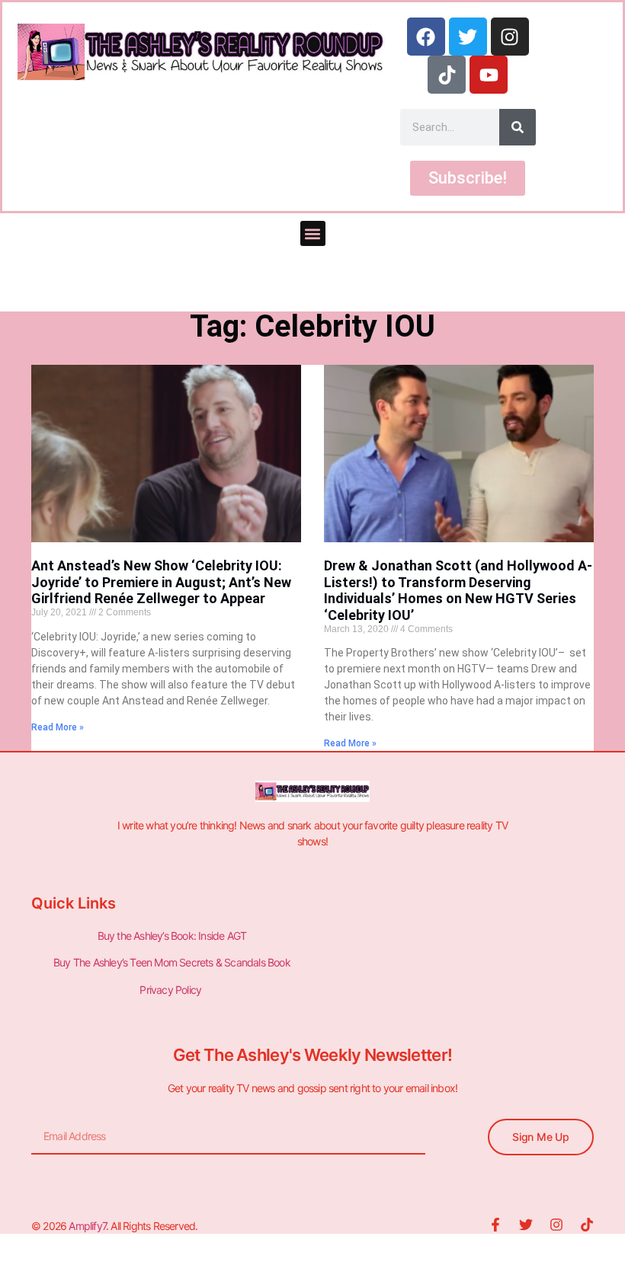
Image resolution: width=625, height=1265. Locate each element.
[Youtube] (489, 75)
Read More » (57, 727)
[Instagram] (510, 37)
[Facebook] (426, 37)
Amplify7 (87, 1225)
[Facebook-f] (495, 1224)
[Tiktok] (447, 75)
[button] (312, 233)
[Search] (517, 127)
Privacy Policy (171, 989)
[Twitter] (468, 37)
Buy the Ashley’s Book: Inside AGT (172, 935)
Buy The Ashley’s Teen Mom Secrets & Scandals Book (171, 962)
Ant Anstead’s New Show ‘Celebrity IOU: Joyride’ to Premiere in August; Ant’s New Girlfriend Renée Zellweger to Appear (161, 581)
